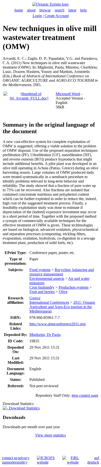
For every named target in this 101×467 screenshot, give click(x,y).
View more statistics (50, 435)
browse (45, 10)
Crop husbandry (41, 287)
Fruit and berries (42, 292)
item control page (85, 395)
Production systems (73, 287)
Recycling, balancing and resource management (61, 272)
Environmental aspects (46, 278)
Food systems (39, 270)
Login (37, 16)
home (18, 10)
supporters (10, 462)
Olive (63, 292)
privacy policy (23, 460)
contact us (9, 458)
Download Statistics (24, 408)
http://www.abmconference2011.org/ (57, 324)
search (59, 10)
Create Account (57, 16)
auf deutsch (93, 460)
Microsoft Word (68, 94)
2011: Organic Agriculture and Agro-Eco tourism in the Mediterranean (62, 306)
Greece (34, 298)
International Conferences (49, 302)
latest (72, 10)
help (83, 10)
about (31, 10)
